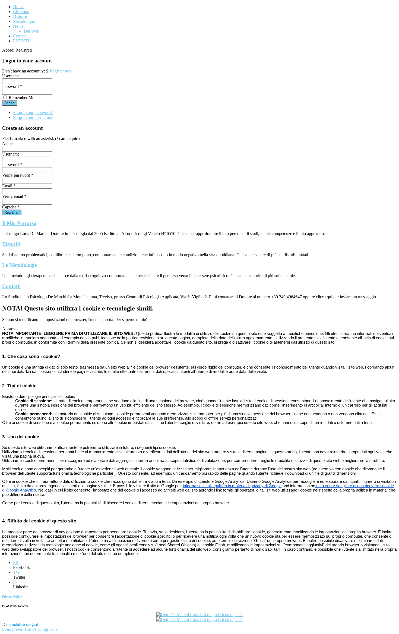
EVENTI (21, 41)
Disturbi (20, 16)
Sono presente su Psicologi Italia (30, 629)
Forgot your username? (33, 117)
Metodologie (24, 21)
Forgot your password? (33, 112)
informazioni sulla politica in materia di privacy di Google (232, 486)
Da (20, 624)
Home (18, 6)
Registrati (11, 212)
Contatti (20, 36)
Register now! (62, 71)
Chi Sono (21, 11)
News (18, 26)
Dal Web (31, 31)
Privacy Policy (12, 596)
